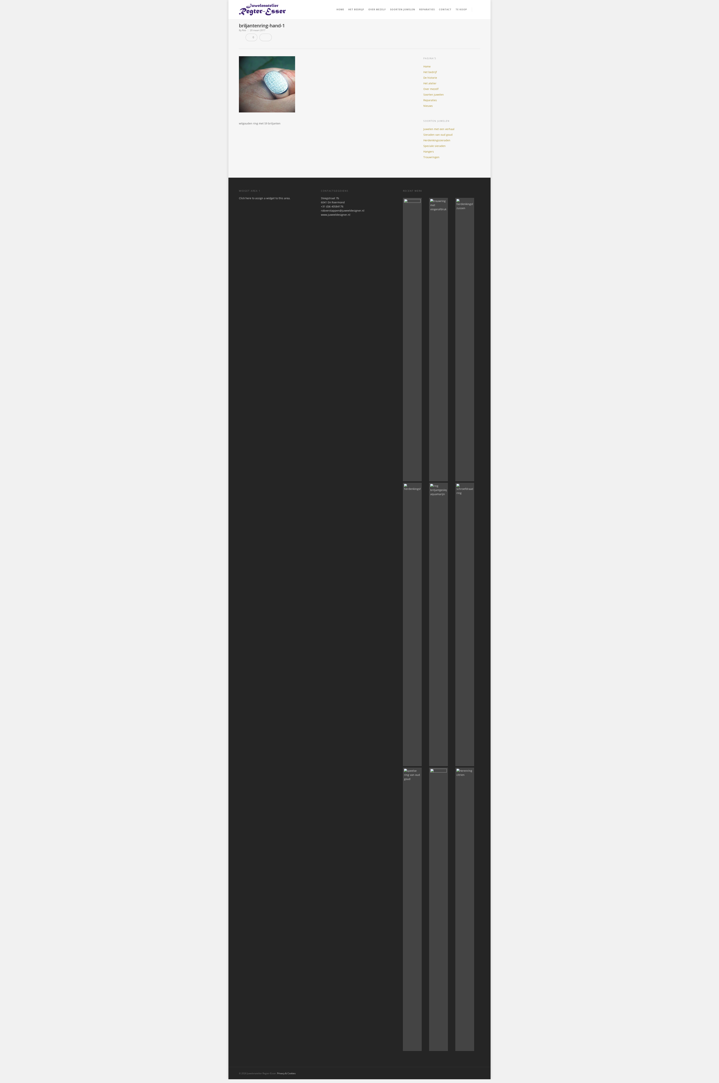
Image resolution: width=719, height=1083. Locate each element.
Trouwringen (431, 157)
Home (340, 9)
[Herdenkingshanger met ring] (415, 624)
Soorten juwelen (433, 94)
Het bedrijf (356, 9)
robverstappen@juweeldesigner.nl (342, 210)
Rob (244, 30)
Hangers (428, 151)
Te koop (461, 9)
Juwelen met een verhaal (438, 129)
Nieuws (428, 106)
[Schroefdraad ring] (467, 624)
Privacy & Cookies (286, 1073)
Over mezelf (377, 9)
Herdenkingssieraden (436, 140)
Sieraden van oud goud (438, 134)
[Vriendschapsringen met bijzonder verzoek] (441, 909)
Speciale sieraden (434, 146)
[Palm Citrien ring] (415, 339)
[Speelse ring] (415, 909)
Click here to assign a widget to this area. (264, 198)
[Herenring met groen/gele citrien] (467, 909)
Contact (445, 9)
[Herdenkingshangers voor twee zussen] (467, 339)
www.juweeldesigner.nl (335, 214)
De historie (430, 77)
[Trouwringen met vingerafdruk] (441, 339)
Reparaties (427, 9)
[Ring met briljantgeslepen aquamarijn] (441, 624)
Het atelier (429, 83)
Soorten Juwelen (402, 9)
